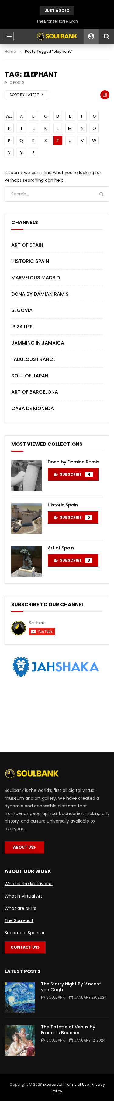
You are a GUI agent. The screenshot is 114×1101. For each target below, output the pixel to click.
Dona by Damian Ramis (40, 294)
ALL (9, 116)
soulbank (55, 997)
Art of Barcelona (34, 391)
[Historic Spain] (26, 518)
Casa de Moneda (32, 408)
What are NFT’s (20, 908)
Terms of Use (77, 1084)
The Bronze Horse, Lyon (57, 21)
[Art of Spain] (26, 561)
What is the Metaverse (29, 884)
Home (10, 51)
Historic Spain (30, 261)
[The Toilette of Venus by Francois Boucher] (20, 1040)
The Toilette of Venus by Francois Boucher (68, 1030)
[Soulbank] (57, 36)
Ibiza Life (21, 326)
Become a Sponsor (25, 933)
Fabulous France (33, 359)
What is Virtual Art (23, 896)
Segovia (22, 310)
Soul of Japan (29, 375)
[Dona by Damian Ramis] (26, 475)
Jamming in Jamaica (37, 342)
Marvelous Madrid (35, 277)
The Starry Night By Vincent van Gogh (71, 987)
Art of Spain (27, 244)
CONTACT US (24, 947)
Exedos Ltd (52, 1084)
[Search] (106, 36)
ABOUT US (23, 847)
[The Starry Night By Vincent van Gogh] (20, 997)
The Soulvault (19, 920)
